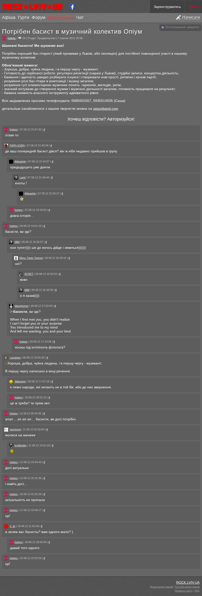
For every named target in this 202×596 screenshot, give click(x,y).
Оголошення (61, 17)
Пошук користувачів (161, 586)
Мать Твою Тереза (31, 257)
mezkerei (15, 429)
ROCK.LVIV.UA (188, 582)
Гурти (23, 17)
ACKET (28, 273)
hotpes (12, 38)
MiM (17, 241)
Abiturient (20, 381)
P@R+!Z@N (17, 145)
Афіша (9, 17)
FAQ (197, 590)
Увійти (193, 7)
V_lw (12, 526)
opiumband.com (105, 108)
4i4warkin (20, 161)
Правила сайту (183, 590)
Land (22, 177)
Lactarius (15, 357)
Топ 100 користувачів (187, 586)
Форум (38, 17)
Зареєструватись (167, 7)
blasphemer (22, 305)
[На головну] (34, 6)
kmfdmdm (20, 445)
